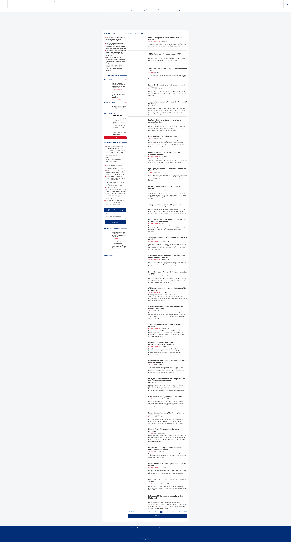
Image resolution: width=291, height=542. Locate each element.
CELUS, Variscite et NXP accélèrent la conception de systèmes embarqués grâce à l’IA (115, 154)
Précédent (131, 512)
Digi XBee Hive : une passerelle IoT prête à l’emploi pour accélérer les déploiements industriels (115, 202)
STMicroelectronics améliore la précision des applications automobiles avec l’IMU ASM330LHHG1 (114, 160)
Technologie (129, 10)
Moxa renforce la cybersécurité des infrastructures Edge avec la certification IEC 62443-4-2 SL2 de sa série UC (116, 196)
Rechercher (140, 528)
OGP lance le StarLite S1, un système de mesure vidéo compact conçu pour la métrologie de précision (116, 172)
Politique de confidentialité (152, 528)
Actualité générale (144, 10)
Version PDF (115, 137)
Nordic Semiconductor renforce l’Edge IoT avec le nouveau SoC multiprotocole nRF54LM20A (115, 184)
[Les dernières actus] (126, 33)
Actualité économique (160, 10)
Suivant (185, 512)
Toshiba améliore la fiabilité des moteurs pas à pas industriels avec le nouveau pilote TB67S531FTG (115, 167)
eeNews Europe (176, 10)
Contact (133, 528)
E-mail (106, 213)
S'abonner (115, 222)
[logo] (73, 4)
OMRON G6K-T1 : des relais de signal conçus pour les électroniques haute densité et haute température (116, 189)
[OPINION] (126, 79)
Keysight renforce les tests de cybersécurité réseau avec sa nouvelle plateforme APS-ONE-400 (116, 148)
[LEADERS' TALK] (126, 102)
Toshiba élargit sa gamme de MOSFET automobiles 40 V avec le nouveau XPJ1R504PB (115, 178)
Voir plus (157, 516)
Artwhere (148, 539)
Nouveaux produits (115, 10)
